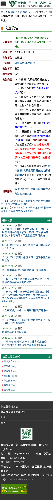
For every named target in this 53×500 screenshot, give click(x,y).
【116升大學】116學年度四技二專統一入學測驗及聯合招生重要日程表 (25, 281)
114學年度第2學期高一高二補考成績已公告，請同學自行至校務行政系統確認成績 (24, 343)
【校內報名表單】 (39, 140)
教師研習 (12, 385)
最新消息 (12, 361)
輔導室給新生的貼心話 (14, 332)
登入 (3, 423)
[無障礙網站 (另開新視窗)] (26, 489)
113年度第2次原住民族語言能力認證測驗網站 (32, 170)
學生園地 (12, 380)
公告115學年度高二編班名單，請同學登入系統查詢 (26, 259)
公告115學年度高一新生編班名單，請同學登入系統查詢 (26, 246)
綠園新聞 (11, 375)
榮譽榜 (10, 366)
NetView (28, 479)
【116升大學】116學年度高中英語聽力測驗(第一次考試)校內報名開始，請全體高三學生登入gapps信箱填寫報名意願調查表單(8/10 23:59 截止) (26, 296)
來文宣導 (12, 390)
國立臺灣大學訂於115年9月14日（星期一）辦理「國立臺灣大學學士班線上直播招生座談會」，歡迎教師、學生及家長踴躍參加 (25, 232)
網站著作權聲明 (9, 406)
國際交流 (11, 371)
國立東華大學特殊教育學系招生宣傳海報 (24, 270)
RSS (3, 417)
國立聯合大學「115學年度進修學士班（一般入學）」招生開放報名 (26, 321)
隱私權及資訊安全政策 (13, 412)
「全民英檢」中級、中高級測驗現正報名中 (25, 310)
